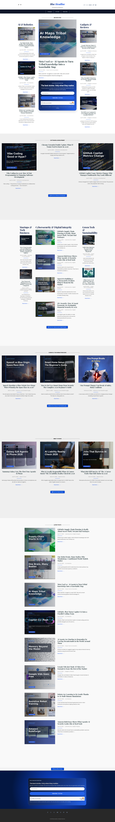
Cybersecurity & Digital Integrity (66, 240)
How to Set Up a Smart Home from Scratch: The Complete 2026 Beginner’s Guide (57, 386)
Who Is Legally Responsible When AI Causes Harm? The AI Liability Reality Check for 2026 (57, 472)
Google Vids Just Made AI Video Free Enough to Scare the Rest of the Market (88, 47)
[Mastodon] (94, 5)
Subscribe (65, 11)
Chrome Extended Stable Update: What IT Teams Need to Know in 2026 (57, 146)
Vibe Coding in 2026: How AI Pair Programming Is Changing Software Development (19, 175)
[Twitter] (86, 5)
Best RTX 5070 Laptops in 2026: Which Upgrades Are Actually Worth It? (88, 113)
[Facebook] (84, 5)
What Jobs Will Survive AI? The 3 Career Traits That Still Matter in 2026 (96, 472)
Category (50, 11)
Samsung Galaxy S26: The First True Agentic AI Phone (19, 472)
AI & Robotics (30, 50)
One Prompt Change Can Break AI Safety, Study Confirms (95, 386)
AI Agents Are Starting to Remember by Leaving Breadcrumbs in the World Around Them (74, 641)
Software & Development (23, 180)
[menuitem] (50, 11)
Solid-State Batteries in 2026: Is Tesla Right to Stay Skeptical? (88, 249)
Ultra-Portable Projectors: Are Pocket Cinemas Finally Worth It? (88, 79)
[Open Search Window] (19, 5)
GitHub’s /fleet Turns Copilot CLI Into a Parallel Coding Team (26, 78)
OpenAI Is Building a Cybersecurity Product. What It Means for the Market (66, 282)
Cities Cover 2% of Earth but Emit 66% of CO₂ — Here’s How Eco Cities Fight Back (89, 282)
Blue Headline (57, 4)
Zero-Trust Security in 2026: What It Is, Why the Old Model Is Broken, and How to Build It (26, 250)
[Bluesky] (96, 5)
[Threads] (88, 5)
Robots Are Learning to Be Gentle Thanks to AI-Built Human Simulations (26, 111)
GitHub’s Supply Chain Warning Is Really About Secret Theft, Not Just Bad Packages (66, 234)
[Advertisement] (57, 122)
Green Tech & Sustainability (89, 254)
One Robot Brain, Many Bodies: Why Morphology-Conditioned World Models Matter (26, 45)
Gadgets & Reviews (92, 51)
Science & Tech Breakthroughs (23, 390)
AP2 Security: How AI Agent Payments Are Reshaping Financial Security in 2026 (67, 305)
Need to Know (23, 476)
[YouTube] (90, 5)
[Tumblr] (92, 5)
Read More (26, 59)
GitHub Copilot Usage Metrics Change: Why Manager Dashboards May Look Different (95, 174)
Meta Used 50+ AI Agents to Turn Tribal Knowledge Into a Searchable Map (56, 64)
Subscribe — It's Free (58, 97)
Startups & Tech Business (27, 256)
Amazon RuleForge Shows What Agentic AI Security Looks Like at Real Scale (67, 258)
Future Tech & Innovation (52, 70)
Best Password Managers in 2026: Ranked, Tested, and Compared (26, 283)
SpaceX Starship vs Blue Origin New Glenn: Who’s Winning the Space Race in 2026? (19, 386)
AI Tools (57, 11)
